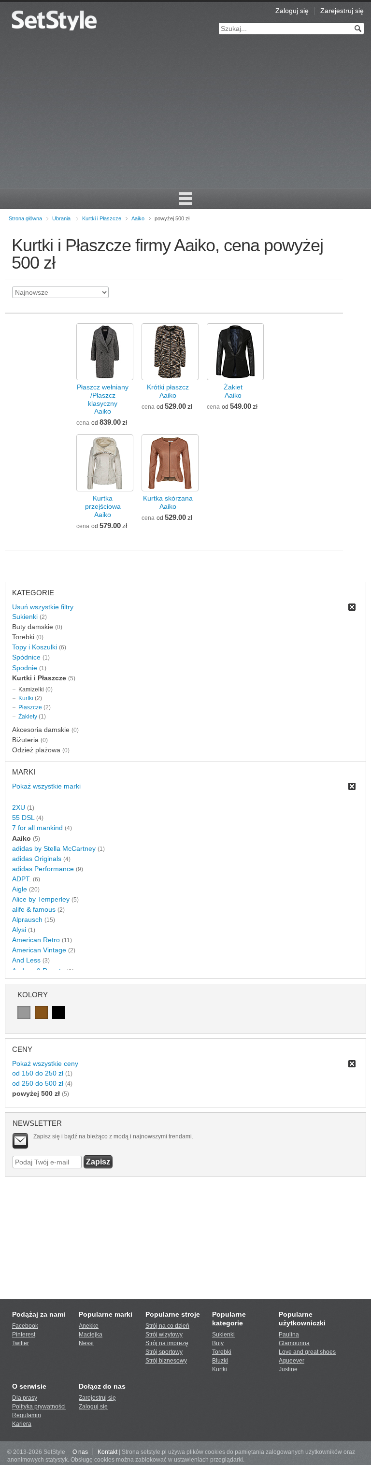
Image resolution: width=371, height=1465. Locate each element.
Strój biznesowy (166, 1360)
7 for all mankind (37, 828)
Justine (288, 1369)
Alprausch (27, 919)
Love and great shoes (307, 1352)
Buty (218, 1343)
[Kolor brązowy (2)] (41, 1012)
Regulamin (26, 1415)
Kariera (21, 1424)
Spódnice (26, 657)
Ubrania (61, 218)
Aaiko (137, 218)
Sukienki (25, 616)
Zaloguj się (292, 10)
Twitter (20, 1343)
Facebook (25, 1325)
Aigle (19, 889)
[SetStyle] (54, 20)
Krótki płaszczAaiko (168, 391)
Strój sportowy (164, 1352)
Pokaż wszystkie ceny (45, 1063)
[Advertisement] (185, 116)
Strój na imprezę (166, 1343)
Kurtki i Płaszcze (101, 218)
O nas (80, 1452)
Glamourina (294, 1343)
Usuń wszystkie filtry (42, 607)
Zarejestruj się (342, 10)
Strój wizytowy (164, 1334)
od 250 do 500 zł (37, 1083)
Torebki (221, 1352)
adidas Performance (43, 869)
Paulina (289, 1334)
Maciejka (90, 1334)
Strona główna (25, 218)
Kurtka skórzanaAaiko (168, 502)
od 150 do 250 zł (37, 1073)
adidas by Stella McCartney (54, 848)
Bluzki (220, 1360)
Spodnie (24, 668)
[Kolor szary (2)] (23, 1012)
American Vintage (39, 950)
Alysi (19, 930)
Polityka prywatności (39, 1406)
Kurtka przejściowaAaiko (103, 506)
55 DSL (23, 817)
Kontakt (107, 1452)
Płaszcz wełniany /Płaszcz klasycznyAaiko (102, 399)
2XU (18, 807)
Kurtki (25, 698)
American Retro (36, 940)
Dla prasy (24, 1397)
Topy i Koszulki (34, 647)
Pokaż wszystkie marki (46, 786)
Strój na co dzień (167, 1325)
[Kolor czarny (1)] (58, 1012)
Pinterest (23, 1334)
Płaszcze (30, 707)
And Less (26, 960)
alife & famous (34, 909)
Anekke (89, 1325)
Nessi (86, 1343)
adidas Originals (36, 858)
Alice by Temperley (41, 899)
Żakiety (27, 716)
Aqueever (291, 1360)
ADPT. (21, 879)
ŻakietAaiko (233, 391)
